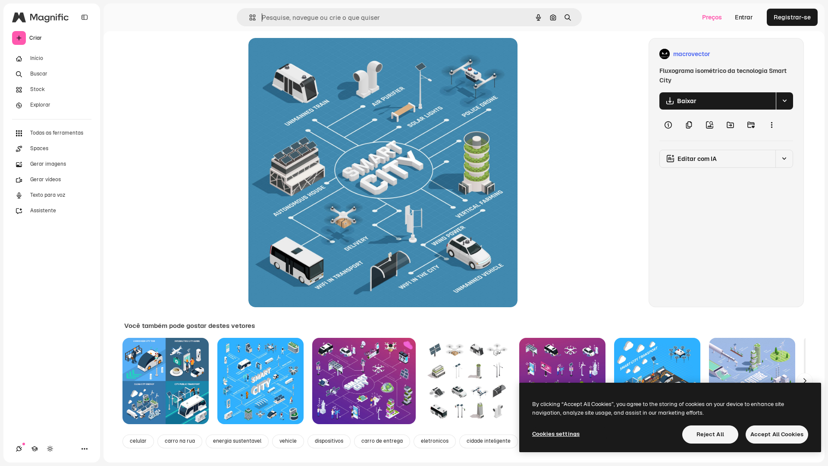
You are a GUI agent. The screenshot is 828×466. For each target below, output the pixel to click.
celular (138, 441)
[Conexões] (19, 449)
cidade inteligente (489, 441)
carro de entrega (382, 441)
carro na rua (180, 441)
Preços (712, 17)
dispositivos (329, 441)
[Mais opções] (771, 125)
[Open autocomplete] (249, 17)
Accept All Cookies (776, 434)
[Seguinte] (804, 381)
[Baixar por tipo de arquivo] (784, 101)
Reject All (710, 434)
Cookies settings (556, 434)
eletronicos (434, 441)
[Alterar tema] (50, 449)
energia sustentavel (237, 441)
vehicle (288, 441)
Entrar (744, 17)
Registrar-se (792, 17)
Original (304, 54)
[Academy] (34, 449)
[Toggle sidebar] (84, 17)
